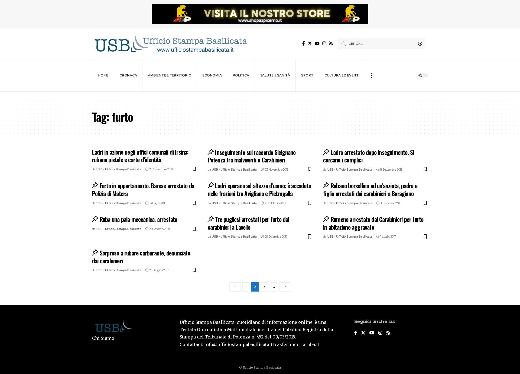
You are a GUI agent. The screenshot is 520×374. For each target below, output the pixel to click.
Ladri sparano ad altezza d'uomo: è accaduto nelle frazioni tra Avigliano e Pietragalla (259, 189)
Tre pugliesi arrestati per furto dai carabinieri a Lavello (248, 223)
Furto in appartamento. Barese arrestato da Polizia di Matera (143, 189)
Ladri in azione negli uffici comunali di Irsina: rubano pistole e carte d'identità (140, 156)
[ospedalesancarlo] (260, 95)
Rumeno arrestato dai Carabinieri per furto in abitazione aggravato (373, 223)
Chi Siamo (103, 338)
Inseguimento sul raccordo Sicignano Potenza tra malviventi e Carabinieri (252, 156)
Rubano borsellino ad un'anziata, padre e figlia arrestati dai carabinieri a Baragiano (370, 189)
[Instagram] (324, 43)
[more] (371, 75)
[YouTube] (317, 43)
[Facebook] (303, 43)
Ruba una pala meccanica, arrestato (138, 219)
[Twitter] (309, 43)
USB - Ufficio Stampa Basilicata (118, 169)
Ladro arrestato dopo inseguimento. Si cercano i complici (368, 156)
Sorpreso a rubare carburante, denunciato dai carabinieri (141, 256)
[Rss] (330, 43)
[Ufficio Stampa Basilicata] (170, 44)
